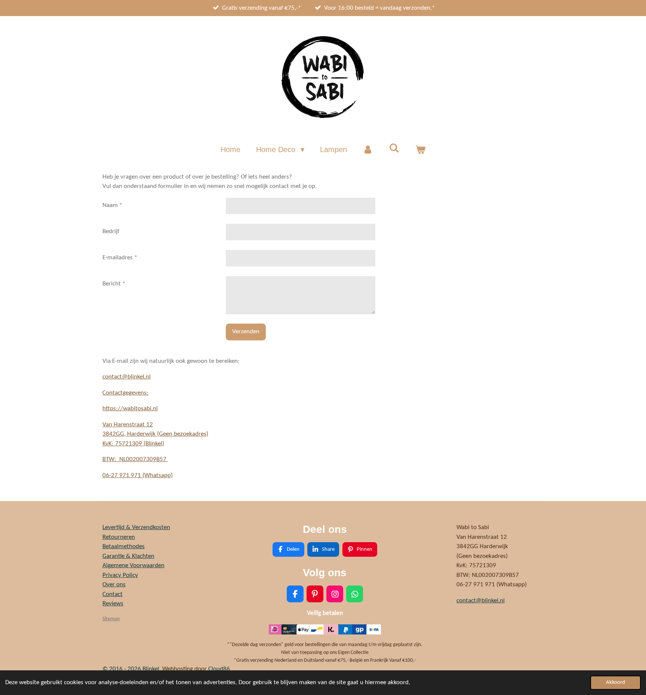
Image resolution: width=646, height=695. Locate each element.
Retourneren (118, 537)
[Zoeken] (394, 148)
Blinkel (150, 669)
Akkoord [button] (615, 682)
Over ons (114, 584)
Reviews (112, 603)
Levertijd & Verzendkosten (136, 527)
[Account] (368, 149)
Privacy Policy (120, 575)
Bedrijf (110, 231)
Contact (112, 594)
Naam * (112, 205)
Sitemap (111, 619)
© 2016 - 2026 (122, 669)
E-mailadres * (119, 257)
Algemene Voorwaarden (133, 565)
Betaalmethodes (123, 546)
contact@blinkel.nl (126, 377)
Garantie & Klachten (128, 556)
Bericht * (113, 284)
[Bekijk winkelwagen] (420, 149)
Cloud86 (219, 669)
